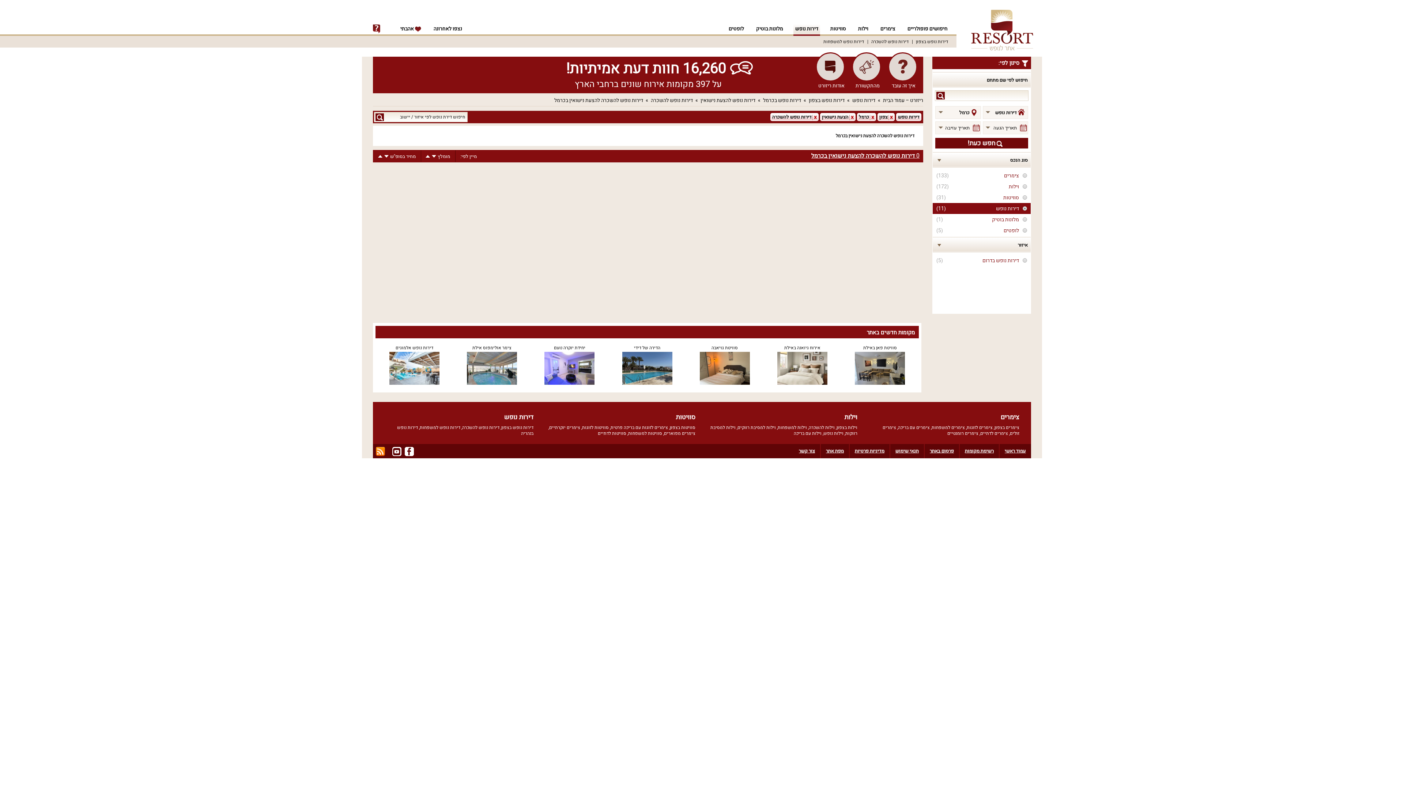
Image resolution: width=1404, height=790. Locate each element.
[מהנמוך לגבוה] (428, 156)
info (376, 29)
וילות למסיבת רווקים (756, 427)
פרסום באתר (942, 450)
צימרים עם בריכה (914, 427)
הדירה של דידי (647, 348)
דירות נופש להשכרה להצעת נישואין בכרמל (598, 100)
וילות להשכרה (822, 427)
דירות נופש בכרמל (782, 100)
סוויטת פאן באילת (880, 348)
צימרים (887, 29)
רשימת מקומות (979, 450)
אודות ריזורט (831, 86)
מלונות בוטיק (769, 29)
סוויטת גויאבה (725, 348)
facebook (409, 451)
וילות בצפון (847, 427)
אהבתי (407, 29)
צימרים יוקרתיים (564, 427)
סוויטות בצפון (682, 427)
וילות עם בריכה (808, 433)
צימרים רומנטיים (962, 433)
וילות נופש (833, 433)
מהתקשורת (868, 86)
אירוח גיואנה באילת (802, 348)
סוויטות (838, 29)
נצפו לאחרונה (448, 29)
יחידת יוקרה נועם (569, 348)
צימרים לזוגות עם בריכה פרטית (639, 427)
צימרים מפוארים (679, 433)
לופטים (736, 29)
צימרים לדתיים (994, 433)
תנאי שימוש (907, 450)
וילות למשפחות (792, 427)
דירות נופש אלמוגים (414, 348)
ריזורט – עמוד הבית (903, 100)
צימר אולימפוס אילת (492, 348)
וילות (863, 29)
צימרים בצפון (1006, 427)
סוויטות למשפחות (645, 433)
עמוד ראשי (1015, 450)
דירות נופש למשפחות (843, 41)
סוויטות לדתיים (612, 433)
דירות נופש (806, 29)
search (940, 95)
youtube (396, 451)
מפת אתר (835, 450)
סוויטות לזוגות (595, 427)
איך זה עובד (904, 86)
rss (380, 451)
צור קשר (807, 450)
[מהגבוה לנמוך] (434, 156)
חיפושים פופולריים (927, 29)
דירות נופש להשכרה (890, 41)
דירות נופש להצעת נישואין (728, 100)
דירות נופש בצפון (932, 41)
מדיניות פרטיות (869, 450)
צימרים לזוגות (980, 427)
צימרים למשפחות (948, 427)
